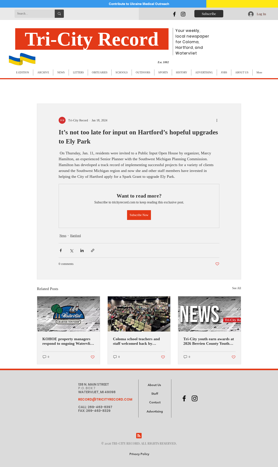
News (63, 235)
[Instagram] (183, 14)
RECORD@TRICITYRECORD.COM (105, 399)
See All (236, 288)
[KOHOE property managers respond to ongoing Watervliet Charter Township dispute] (68, 314)
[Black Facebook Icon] (174, 14)
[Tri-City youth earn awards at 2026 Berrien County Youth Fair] (209, 314)
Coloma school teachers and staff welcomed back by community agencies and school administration (136, 341)
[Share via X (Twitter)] (71, 250)
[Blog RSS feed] (139, 436)
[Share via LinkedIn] (82, 250)
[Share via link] (93, 250)
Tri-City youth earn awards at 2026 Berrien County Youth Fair (208, 341)
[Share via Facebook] (61, 250)
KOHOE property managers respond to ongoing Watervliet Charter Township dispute (67, 341)
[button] (154, 411)
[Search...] (59, 14)
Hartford (75, 235)
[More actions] (216, 120)
